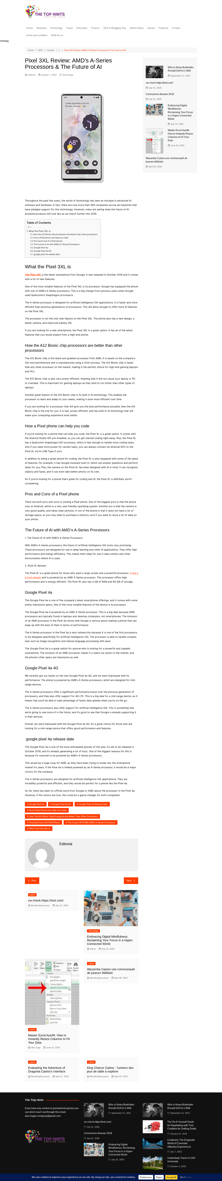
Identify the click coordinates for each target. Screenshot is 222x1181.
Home (29, 28)
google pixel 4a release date (46, 254)
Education (81, 28)
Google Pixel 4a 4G (42, 251)
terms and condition (36, 35)
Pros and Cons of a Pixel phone (48, 241)
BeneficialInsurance (40, 905)
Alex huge (35, 1047)
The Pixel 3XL (33, 274)
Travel (69, 28)
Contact (176, 28)
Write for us (57, 35)
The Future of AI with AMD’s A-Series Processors (56, 244)
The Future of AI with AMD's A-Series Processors (91, 822)
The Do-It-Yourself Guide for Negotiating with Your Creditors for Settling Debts (181, 1125)
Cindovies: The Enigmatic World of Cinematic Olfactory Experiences (181, 1143)
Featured (163, 28)
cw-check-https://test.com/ (46, 900)
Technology (56, 28)
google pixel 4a (36, 804)
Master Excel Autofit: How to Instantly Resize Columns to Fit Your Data (49, 1039)
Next (129, 880)
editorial (31, 75)
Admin (93, 949)
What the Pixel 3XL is (40, 231)
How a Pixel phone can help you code (51, 237)
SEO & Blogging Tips (114, 28)
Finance (95, 28)
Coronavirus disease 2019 (160, 94)
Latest (32, 895)
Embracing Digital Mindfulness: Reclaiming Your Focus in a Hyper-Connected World (110, 940)
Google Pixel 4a (41, 247)
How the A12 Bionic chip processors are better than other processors (65, 234)
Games (151, 28)
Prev (34, 880)
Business (42, 28)
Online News (137, 28)
